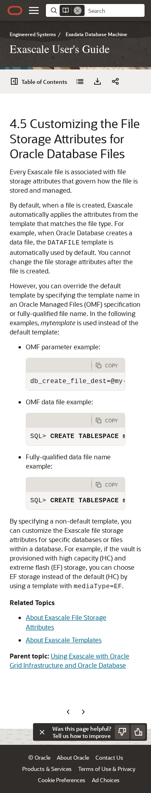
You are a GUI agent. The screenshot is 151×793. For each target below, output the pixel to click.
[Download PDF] (97, 81)
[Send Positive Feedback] (138, 732)
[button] (33, 10)
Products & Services (47, 768)
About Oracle (73, 757)
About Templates (63, 640)
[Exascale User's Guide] (79, 81)
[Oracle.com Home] (14, 10)
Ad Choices (106, 780)
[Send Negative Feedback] (122, 732)
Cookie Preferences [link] (61, 780)
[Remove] (77, 10)
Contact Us (109, 757)
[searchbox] (114, 11)
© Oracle (39, 757)
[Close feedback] (42, 732)
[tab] (58, 365)
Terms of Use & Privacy (106, 768)
